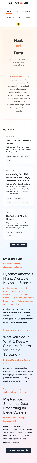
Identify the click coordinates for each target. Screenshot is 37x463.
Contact (27, 17)
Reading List (25, 11)
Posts (16, 11)
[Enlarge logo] (10, 3)
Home (9, 11)
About (19, 17)
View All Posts (18, 245)
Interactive (10, 17)
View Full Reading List (18, 450)
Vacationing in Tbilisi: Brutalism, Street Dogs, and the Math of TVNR (18, 177)
